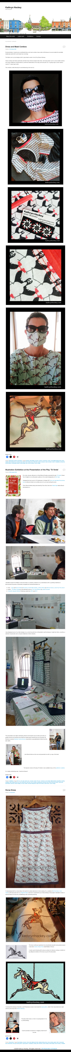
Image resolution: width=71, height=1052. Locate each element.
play (50, 782)
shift (37, 1043)
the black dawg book (32, 783)
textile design (22, 463)
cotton (49, 460)
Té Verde (59, 475)
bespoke (27, 460)
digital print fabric (35, 1042)
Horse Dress (10, 790)
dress (60, 460)
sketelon (40, 1043)
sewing (35, 1043)
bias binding (32, 460)
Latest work (21, 36)
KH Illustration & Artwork (49, 1049)
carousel (36, 460)
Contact (38, 36)
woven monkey (31, 463)
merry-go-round (16, 1043)
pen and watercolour (45, 782)
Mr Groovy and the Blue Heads (30, 587)
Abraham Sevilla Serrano (20, 739)
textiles (26, 783)
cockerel (40, 460)
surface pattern (8, 463)
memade (50, 461)
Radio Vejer (54, 485)
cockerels (43, 781)
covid (52, 460)
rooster (53, 461)
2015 (32, 591)
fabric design (11, 461)
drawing (63, 781)
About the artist (10, 36)
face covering (17, 461)
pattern (20, 1043)
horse (32, 461)
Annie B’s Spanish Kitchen (14, 591)
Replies (63, 1043)
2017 (36, 591)
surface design (17, 783)
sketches (12, 783)
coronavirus (45, 460)
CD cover (38, 781)
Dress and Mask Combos (16, 46)
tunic (27, 463)
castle (35, 781)
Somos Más (18, 587)
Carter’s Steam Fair (38, 946)
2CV (18, 781)
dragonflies (59, 781)
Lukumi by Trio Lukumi (59, 587)
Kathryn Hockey (13, 7)
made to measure (41, 461)
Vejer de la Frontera (40, 783)
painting (38, 782)
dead (30, 1042)
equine (55, 1042)
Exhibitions (30, 36)
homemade (61, 1042)
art (19, 781)
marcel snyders (34, 782)
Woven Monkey (20, 1008)
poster (57, 782)
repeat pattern (44, 1007)
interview (28, 782)
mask (46, 461)
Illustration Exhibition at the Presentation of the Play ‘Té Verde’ (32, 469)
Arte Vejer (57, 477)
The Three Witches (36, 589)
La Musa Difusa (41, 587)
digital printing (56, 460)
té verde (22, 783)
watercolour (46, 783)
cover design (47, 781)
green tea (17, 782)
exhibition (7, 782)
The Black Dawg (15, 589)
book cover (27, 781)
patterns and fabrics (18, 460)
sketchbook (7, 783)
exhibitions (11, 781)
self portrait (62, 461)
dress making (50, 1042)
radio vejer (61, 782)
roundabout (57, 461)
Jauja (12, 587)
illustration (35, 461)
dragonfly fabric (24, 892)
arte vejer (23, 781)
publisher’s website (60, 768)
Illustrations (11, 460)
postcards (53, 782)
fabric (58, 1042)
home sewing (27, 461)
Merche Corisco (50, 587)
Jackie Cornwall (46, 589)
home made (22, 461)
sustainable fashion (16, 463)
